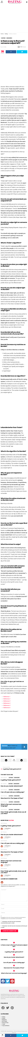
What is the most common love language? (11, 805)
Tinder (3, 1024)
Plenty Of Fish (5, 1022)
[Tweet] (22, 1035)
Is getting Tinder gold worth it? (11, 780)
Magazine (16, 777)
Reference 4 (6, 703)
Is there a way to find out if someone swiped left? (14, 945)
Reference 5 (6, 705)
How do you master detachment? (12, 786)
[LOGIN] (26, 2)
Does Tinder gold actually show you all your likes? (13, 813)
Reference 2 (6, 699)
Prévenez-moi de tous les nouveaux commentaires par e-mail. (11, 922)
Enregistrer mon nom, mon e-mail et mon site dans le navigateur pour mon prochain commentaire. (13, 918)
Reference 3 (6, 701)
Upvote (6, 760)
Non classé (4, 1021)
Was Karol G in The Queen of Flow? (12, 798)
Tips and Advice (5, 1025)
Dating (11, 777)
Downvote (21, 760)
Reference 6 (6, 707)
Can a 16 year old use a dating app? (12, 792)
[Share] (10, 1035)
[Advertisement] (14, 18)
